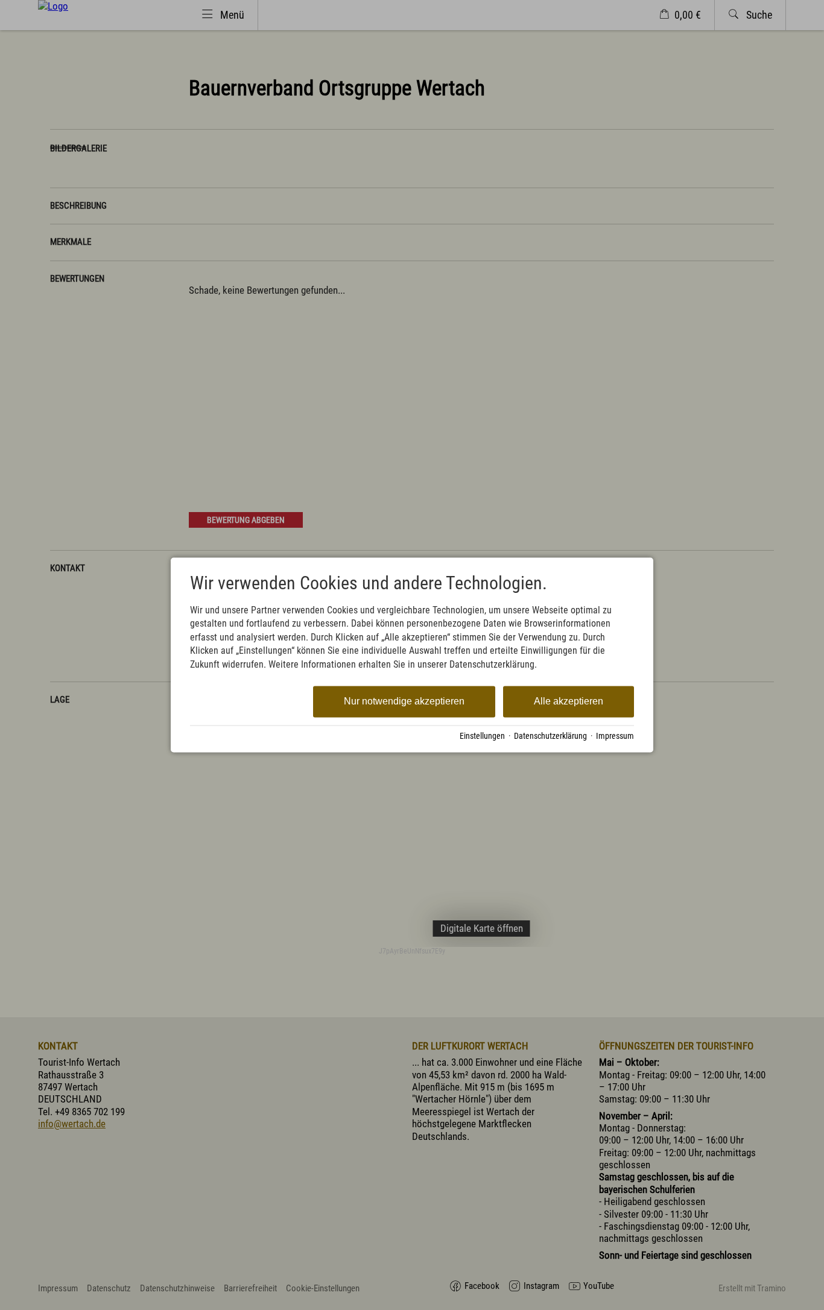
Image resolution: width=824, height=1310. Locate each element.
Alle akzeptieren (568, 701)
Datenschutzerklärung (550, 736)
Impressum (615, 736)
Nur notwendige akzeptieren (404, 701)
